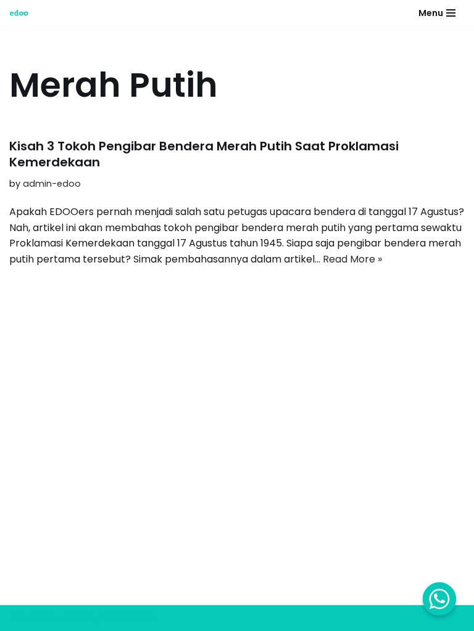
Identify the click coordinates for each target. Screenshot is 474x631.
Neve (21, 618)
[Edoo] (22, 13)
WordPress (129, 618)
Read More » (352, 259)
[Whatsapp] (439, 599)
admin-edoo (52, 183)
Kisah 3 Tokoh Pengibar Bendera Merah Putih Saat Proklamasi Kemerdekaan (204, 154)
